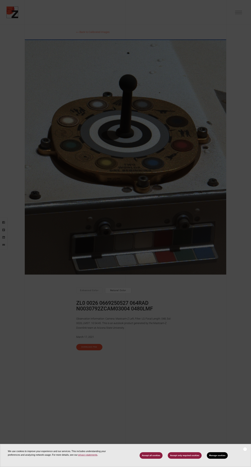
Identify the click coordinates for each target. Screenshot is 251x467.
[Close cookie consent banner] (245, 449)
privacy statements (87, 455)
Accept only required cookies (184, 455)
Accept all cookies (151, 455)
